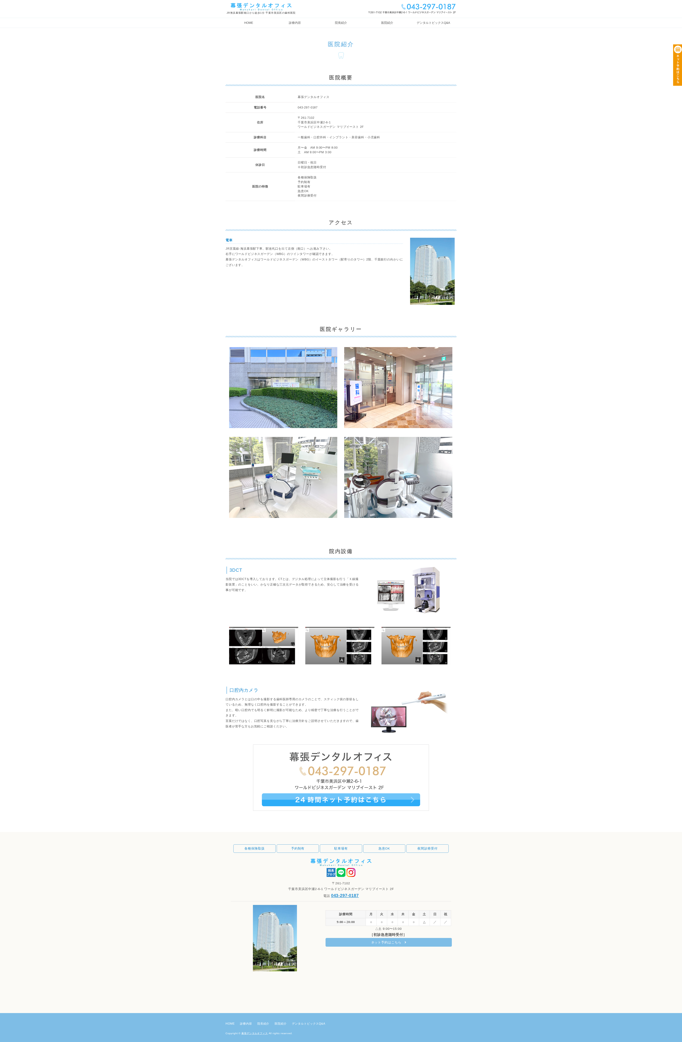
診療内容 (295, 23)
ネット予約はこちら (386, 942)
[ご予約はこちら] (341, 813)
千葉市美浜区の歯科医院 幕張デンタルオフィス (261, 5)
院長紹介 (341, 23)
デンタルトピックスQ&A (433, 23)
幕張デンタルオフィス (254, 1033)
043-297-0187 (345, 895)
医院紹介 (387, 23)
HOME (248, 23)
